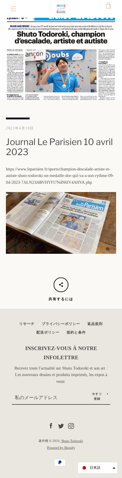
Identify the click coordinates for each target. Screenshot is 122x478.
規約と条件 (76, 332)
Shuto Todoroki (72, 441)
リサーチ (27, 324)
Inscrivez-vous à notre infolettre (61, 352)
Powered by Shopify (61, 447)
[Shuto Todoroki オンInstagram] (71, 425)
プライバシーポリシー (61, 324)
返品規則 (95, 324)
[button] (98, 468)
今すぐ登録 (97, 396)
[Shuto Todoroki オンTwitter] (61, 425)
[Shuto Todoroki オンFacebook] (51, 425)
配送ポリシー (48, 332)
